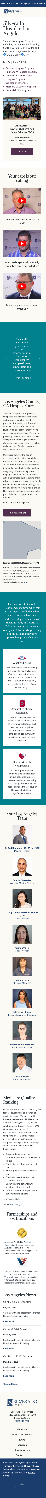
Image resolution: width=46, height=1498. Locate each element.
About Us (22, 1429)
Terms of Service (12, 1466)
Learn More (39, 3)
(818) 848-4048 (15, 140)
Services (22, 1444)
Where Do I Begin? (22, 1434)
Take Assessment (17, 512)
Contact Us (22, 151)
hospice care (12, 458)
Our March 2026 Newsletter (18, 1356)
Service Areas (22, 1450)
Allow (22, 1484)
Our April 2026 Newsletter (17, 1329)
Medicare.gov (16, 1204)
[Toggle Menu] (39, 11)
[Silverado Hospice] (22, 1402)
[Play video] (22, 201)
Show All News (10, 1384)
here (25, 582)
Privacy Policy (32, 1466)
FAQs (22, 1439)
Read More (8, 1321)
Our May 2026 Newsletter (17, 1302)
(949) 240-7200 (22, 1421)
